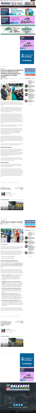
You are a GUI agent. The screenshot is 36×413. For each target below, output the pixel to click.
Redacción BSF (5, 78)
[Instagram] (32, 0)
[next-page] (2, 211)
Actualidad (4, 66)
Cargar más (29, 104)
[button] (35, 6)
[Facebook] (31, 0)
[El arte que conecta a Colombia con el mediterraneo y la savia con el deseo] (26, 100)
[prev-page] (1, 211)
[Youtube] (34, 0)
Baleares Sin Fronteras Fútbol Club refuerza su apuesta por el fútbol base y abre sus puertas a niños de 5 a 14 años (19, 208)
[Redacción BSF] (1, 78)
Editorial (11, 206)
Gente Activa (30, 80)
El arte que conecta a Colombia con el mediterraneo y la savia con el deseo (31, 101)
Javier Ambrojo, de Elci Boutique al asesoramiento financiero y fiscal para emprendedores (4, 208)
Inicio (1, 66)
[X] (33, 0)
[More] (18, 81)
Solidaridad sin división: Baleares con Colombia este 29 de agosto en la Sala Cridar (12, 208)
